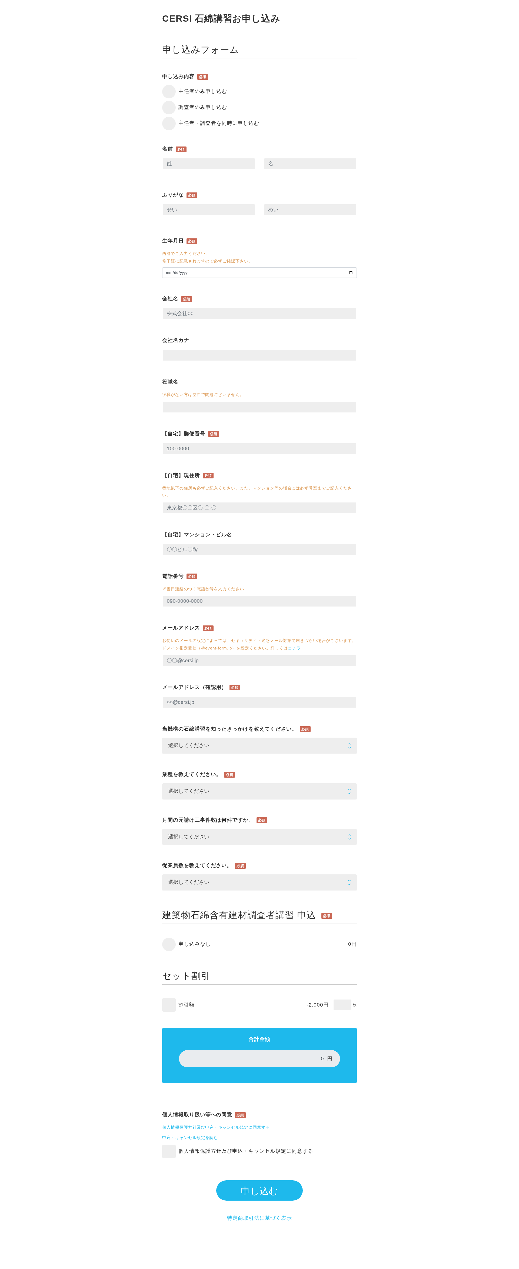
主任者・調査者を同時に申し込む (218, 123)
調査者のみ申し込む (202, 107)
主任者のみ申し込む (202, 91)
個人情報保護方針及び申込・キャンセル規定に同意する (216, 1127)
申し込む (259, 1191)
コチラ (294, 648)
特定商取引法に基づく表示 (259, 1218)
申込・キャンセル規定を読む (190, 1137)
